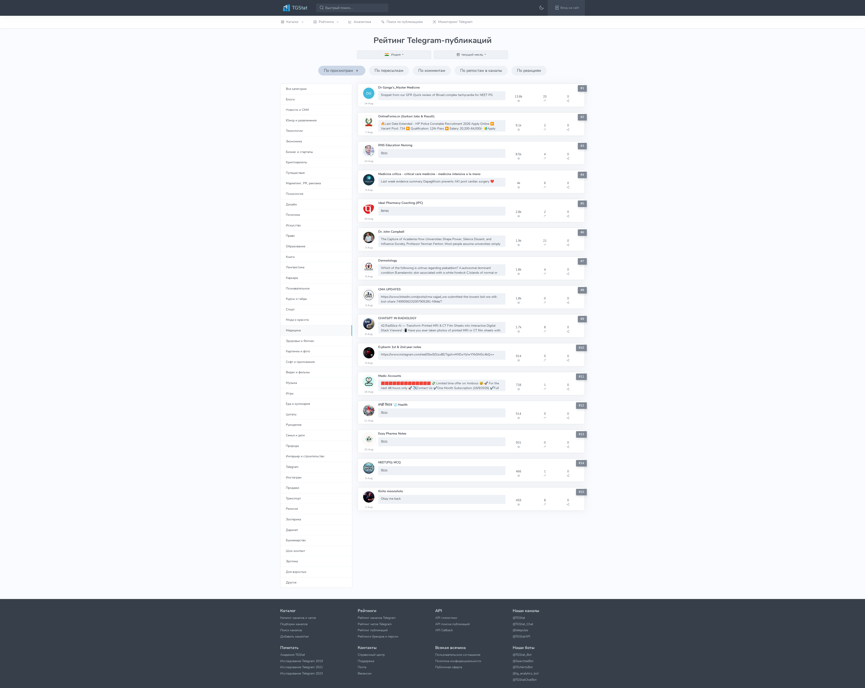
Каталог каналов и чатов (298, 617)
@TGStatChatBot (525, 679)
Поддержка (366, 661)
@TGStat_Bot (522, 654)
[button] (566, 8)
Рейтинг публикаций (373, 630)
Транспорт (293, 498)
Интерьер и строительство (305, 456)
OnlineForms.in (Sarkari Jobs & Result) (406, 116)
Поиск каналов (291, 630)
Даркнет (292, 530)
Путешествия (295, 173)
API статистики (446, 617)
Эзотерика (293, 519)
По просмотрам (339, 70)
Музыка (291, 382)
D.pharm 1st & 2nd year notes (399, 347)
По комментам (431, 70)
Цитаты (291, 414)
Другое (291, 582)
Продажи (292, 487)
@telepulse (520, 630)
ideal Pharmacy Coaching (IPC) (400, 203)
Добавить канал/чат (294, 636)
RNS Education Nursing (395, 145)
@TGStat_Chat (523, 624)
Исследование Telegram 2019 (301, 661)
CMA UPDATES (389, 289)
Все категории (296, 89)
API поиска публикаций (452, 624)
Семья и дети (295, 435)
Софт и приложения (300, 362)
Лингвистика (295, 267)
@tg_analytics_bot (526, 673)
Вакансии (364, 673)
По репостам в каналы (481, 70)
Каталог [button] (293, 22)
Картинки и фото (298, 351)
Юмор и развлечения (301, 120)
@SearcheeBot (523, 661)
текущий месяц (472, 54)
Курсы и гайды (296, 298)
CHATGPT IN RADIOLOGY (397, 318)
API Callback (444, 630)
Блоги (290, 99)
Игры (290, 393)
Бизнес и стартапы (299, 152)
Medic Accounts (389, 376)
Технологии (294, 130)
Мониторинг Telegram (455, 22)
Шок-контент (295, 551)
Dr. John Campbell (391, 232)
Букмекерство (296, 540)
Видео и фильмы (298, 372)
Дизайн (291, 204)
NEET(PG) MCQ (389, 462)
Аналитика (362, 22)
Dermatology (387, 260)
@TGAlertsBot (523, 667)
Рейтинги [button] (327, 22)
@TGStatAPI (521, 636)
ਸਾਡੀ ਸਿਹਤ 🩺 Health (392, 405)
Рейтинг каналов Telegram (377, 617)
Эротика (292, 561)
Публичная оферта (448, 667)
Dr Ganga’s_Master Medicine (399, 87)
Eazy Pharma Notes (392, 433)
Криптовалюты (296, 162)
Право (290, 235)
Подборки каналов (293, 624)
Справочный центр (371, 654)
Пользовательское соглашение (457, 654)
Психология (294, 193)
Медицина (293, 330)
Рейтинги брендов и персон (378, 636)
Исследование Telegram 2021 (301, 667)
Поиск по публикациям (405, 22)
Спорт (290, 309)
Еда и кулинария (298, 403)
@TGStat (519, 617)
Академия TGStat (292, 654)
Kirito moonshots (390, 491)
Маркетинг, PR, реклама (303, 183)
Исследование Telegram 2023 (301, 673)
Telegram (292, 467)
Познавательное (298, 288)
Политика (293, 214)
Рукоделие (293, 424)
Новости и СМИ (297, 109)
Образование (295, 246)
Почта (362, 667)
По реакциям (529, 70)
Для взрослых (296, 572)
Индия (395, 54)
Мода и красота (297, 319)
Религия (292, 508)
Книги (290, 257)
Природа (292, 446)
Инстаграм (293, 477)
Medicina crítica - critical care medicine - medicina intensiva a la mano (429, 174)
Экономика (294, 141)
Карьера (292, 278)
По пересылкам (389, 70)
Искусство (293, 225)
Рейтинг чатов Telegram (375, 624)
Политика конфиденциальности (458, 661)
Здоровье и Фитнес (300, 341)
